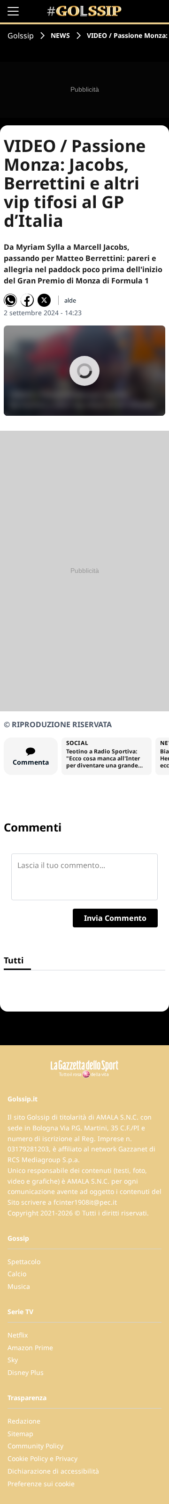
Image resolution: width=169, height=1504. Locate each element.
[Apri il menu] (13, 11)
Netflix (18, 1334)
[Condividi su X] (44, 300)
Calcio (17, 1273)
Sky (13, 1359)
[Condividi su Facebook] (27, 300)
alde (70, 300)
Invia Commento (115, 918)
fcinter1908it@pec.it (85, 1202)
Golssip (21, 35)
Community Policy (35, 1445)
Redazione (24, 1421)
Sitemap (20, 1433)
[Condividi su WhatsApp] (10, 300)
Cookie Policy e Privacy (42, 1458)
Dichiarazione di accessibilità (53, 1471)
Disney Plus (26, 1372)
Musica (19, 1286)
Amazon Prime (30, 1347)
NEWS (60, 35)
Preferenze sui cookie (41, 1483)
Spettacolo (24, 1261)
